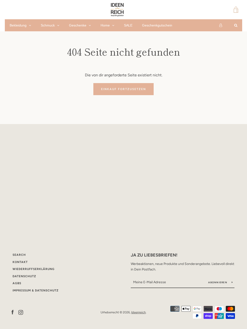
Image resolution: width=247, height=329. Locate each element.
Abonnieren (218, 282)
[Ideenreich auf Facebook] (12, 312)
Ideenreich (138, 312)
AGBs (17, 283)
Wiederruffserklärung (34, 269)
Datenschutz (24, 276)
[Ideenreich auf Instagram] (20, 312)
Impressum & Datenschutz (36, 290)
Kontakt (20, 262)
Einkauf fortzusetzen (123, 89)
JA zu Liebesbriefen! (154, 255)
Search (19, 255)
